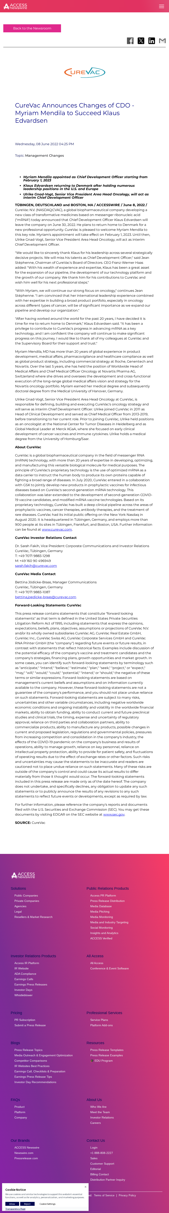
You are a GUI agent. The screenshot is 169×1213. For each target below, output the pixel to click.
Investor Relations (102, 1117)
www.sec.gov (113, 814)
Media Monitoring (101, 917)
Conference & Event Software (109, 968)
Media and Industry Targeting (109, 922)
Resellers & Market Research (33, 917)
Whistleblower (23, 995)
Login (93, 1147)
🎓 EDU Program (101, 1060)
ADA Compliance (25, 973)
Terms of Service (104, 1195)
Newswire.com (23, 1153)
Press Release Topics (28, 1050)
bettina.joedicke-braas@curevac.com (45, 597)
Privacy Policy (127, 1195)
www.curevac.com (57, 529)
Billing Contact (99, 1174)
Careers (95, 1122)
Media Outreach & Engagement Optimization (43, 1055)
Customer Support (102, 1163)
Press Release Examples (106, 1055)
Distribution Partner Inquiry (107, 1179)
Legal (18, 911)
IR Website (21, 968)
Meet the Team (100, 1112)
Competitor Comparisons (30, 1060)
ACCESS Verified (101, 938)
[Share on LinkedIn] (151, 40)
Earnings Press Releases (30, 984)
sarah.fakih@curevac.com (36, 566)
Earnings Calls (23, 979)
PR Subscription (24, 1020)
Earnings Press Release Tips (33, 1076)
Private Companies (26, 900)
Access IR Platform (26, 963)
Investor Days (23, 989)
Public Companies (26, 895)
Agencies (20, 906)
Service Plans (99, 1020)
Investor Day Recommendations (35, 1082)
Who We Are (98, 1106)
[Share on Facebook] (130, 40)
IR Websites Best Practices (31, 1066)
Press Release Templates (106, 1050)
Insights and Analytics (104, 933)
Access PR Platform (103, 895)
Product (19, 1106)
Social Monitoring (101, 927)
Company (20, 1117)
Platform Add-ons (101, 1025)
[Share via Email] (162, 40)
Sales (93, 1158)
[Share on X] (141, 40)
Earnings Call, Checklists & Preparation (39, 1071)
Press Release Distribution (107, 900)
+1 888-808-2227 (101, 1153)
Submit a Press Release (30, 1025)
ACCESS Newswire (26, 1147)
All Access (96, 963)
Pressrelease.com (26, 1158)
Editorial (95, 1169)
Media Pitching (99, 911)
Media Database (101, 906)
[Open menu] (161, 6)
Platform (19, 1112)
